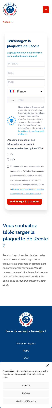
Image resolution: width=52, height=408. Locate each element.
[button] (47, 365)
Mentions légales (26, 343)
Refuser (26, 393)
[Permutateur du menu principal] (46, 9)
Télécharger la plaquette (24, 201)
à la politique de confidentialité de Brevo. (31, 131)
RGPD (26, 350)
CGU (26, 357)
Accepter (26, 385)
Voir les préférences (26, 401)
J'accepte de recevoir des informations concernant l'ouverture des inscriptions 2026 (25, 144)
